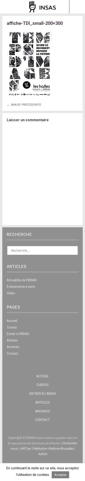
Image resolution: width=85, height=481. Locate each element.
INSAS (42, 6)
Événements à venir (21, 286)
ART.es (25, 448)
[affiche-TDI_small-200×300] (29, 96)
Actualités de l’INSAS (22, 280)
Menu (8, 7)
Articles (12, 340)
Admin (42, 454)
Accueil (12, 321)
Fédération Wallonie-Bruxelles (52, 448)
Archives (13, 347)
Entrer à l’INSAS (18, 334)
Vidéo (11, 293)
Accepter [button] (60, 474)
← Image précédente (24, 104)
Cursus (12, 327)
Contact (12, 353)
